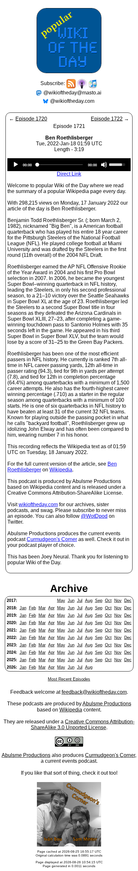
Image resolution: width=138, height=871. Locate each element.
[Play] (16, 164)
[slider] (118, 164)
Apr (51, 607)
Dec (128, 600)
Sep (98, 600)
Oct (108, 600)
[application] (69, 164)
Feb (32, 607)
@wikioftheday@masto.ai (72, 92)
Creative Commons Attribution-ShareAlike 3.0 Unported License (83, 724)
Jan (23, 607)
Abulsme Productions (106, 703)
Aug (88, 600)
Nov (118, 600)
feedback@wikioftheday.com (94, 692)
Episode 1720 (31, 118)
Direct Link (69, 174)
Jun (71, 600)
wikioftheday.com (38, 504)
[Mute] (104, 164)
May (61, 600)
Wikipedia (60, 469)
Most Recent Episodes (69, 679)
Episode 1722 (107, 118)
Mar (42, 607)
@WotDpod (94, 516)
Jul (79, 600)
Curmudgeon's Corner (52, 539)
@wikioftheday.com (72, 101)
